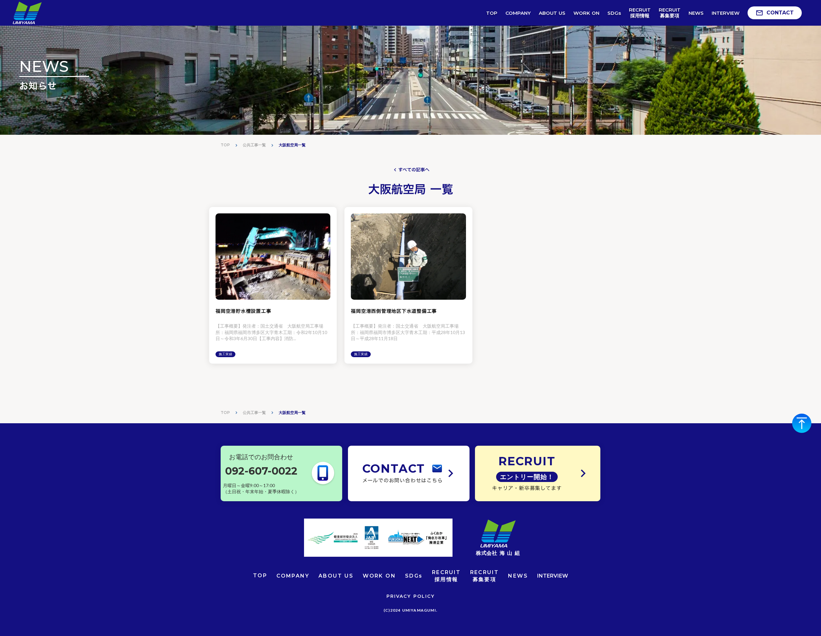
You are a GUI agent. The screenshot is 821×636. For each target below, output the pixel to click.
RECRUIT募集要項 (484, 575)
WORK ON (379, 576)
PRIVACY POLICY (410, 596)
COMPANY (292, 576)
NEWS (518, 576)
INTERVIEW (552, 576)
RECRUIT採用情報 (446, 575)
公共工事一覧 (254, 144)
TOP (225, 144)
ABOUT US (335, 576)
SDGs (414, 576)
